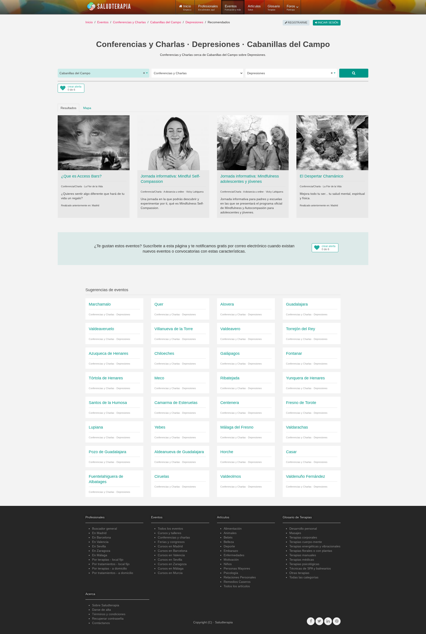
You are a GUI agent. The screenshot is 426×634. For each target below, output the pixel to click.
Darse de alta (101, 609)
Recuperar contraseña (108, 618)
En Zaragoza (101, 550)
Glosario (274, 7)
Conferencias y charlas (174, 537)
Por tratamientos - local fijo (111, 564)
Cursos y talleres (169, 533)
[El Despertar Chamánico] (332, 142)
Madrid (95, 205)
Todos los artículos (237, 586)
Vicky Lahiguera (194, 191)
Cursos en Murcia (170, 573)
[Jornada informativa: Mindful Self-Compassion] (173, 142)
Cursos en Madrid (170, 546)
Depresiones (194, 22)
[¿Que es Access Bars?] (94, 142)
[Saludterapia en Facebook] (311, 621)
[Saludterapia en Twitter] (319, 621)
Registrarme (297, 22)
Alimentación (233, 528)
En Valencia (100, 542)
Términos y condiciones (108, 614)
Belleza (229, 542)
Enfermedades (234, 555)
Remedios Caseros (237, 581)
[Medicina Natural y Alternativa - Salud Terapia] (108, 6)
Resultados (68, 108)
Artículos (254, 7)
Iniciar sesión (327, 22)
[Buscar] (353, 73)
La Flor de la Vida (93, 186)
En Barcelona (101, 537)
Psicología (231, 573)
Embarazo (231, 550)
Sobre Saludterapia (105, 605)
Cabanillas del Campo (165, 22)
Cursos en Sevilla (170, 559)
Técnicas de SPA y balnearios (310, 568)
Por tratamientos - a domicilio (112, 573)
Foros (291, 7)
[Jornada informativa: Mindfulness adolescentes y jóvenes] (253, 142)
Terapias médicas (301, 559)
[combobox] (103, 73)
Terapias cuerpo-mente (305, 542)
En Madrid (99, 533)
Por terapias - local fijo (107, 559)
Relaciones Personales (240, 577)
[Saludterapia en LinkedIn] (328, 621)
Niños (228, 564)
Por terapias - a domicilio (109, 568)
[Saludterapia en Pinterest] (337, 621)
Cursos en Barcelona (172, 550)
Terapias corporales (303, 537)
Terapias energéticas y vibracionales (314, 546)
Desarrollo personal (303, 528)
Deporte (229, 546)
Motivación (231, 559)
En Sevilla (99, 546)
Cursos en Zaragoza (172, 564)
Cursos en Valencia (171, 555)
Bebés (228, 537)
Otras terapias (299, 573)
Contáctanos (101, 623)
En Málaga (99, 555)
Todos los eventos (170, 528)
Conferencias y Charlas (129, 22)
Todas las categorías (303, 577)
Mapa (87, 108)
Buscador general (104, 528)
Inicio (89, 22)
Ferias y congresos (171, 542)
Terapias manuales (302, 555)
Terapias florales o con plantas (310, 550)
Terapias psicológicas (304, 564)
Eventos (233, 7)
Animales (230, 533)
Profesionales (208, 7)
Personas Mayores (237, 568)
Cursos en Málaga (170, 568)
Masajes (295, 533)
